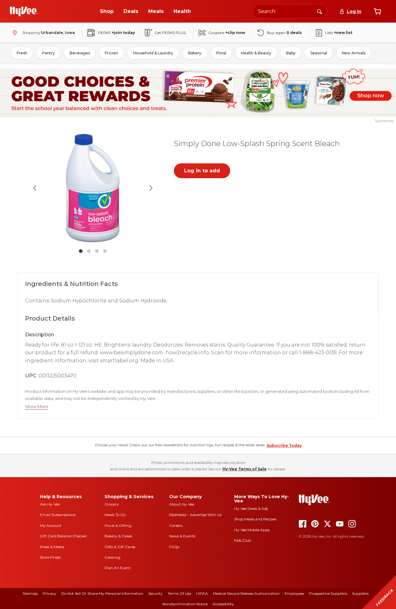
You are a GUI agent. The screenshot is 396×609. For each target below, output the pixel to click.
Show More (36, 406)
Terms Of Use (179, 593)
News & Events (182, 536)
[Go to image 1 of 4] (81, 251)
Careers (176, 525)
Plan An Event (118, 567)
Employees (294, 593)
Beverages (80, 53)
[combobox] (290, 11)
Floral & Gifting (118, 525)
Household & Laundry (153, 53)
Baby (290, 53)
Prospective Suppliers (328, 593)
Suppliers (360, 593)
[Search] (319, 11)
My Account (51, 525)
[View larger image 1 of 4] (92, 188)
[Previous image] (34, 188)
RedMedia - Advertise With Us (195, 514)
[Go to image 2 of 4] (89, 251)
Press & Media (52, 546)
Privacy (49, 593)
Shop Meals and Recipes (255, 519)
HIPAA (202, 593)
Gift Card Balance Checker (63, 536)
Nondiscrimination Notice (185, 604)
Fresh (22, 53)
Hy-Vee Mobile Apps (251, 529)
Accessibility (223, 604)
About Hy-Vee (181, 504)
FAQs (174, 546)
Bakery (194, 53)
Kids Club (242, 540)
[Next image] (151, 188)
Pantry (48, 53)
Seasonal (318, 53)
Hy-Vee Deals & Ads (251, 508)
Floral (221, 53)
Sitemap (30, 593)
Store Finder (50, 557)
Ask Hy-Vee (50, 504)
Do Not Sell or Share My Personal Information (102, 593)
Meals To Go (115, 514)
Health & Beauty (256, 53)
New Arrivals (353, 53)
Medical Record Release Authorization (246, 593)
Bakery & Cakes (118, 536)
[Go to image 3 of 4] (97, 251)
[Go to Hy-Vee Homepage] (24, 11)
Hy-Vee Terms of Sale (244, 469)
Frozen (111, 53)
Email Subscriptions (57, 514)
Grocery (112, 504)
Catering (112, 557)
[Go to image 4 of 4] (105, 251)
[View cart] (377, 11)
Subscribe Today (284, 445)
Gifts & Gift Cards (120, 546)
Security (155, 593)
